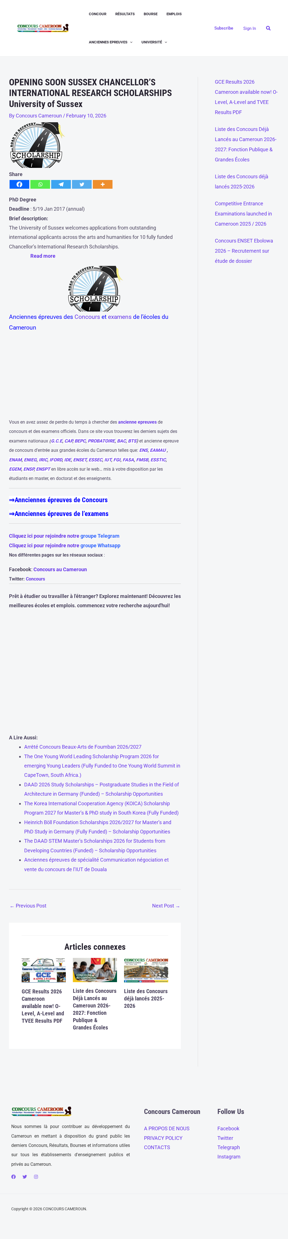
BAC (121, 441)
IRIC (43, 459)
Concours (87, 316)
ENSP (28, 469)
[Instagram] (36, 1177)
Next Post (166, 906)
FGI (116, 459)
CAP (68, 441)
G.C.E (56, 441)
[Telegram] (61, 184)
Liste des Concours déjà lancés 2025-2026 (146, 998)
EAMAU (158, 450)
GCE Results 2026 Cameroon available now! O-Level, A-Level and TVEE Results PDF (43, 1006)
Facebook (228, 1128)
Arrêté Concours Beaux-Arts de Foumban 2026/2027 (82, 747)
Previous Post (28, 906)
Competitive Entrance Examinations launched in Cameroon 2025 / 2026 (243, 214)
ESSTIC (158, 459)
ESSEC (95, 459)
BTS (132, 441)
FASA (128, 459)
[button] (129, 42)
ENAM (15, 459)
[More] (102, 184)
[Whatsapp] (40, 184)
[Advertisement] (95, 377)
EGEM (15, 469)
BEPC (80, 441)
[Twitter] (82, 184)
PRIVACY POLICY (163, 1138)
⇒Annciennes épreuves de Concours (58, 500)
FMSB (142, 459)
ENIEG (30, 459)
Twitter (225, 1138)
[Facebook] (19, 184)
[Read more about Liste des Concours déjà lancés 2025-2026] (146, 970)
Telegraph (228, 1147)
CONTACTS (157, 1147)
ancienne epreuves (137, 422)
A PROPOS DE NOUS (167, 1128)
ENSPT (43, 469)
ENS (143, 450)
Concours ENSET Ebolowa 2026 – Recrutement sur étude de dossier (244, 251)
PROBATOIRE (101, 441)
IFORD (56, 459)
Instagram (228, 1157)
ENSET (79, 459)
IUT (107, 459)
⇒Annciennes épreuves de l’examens (59, 514)
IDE (67, 459)
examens (120, 316)
